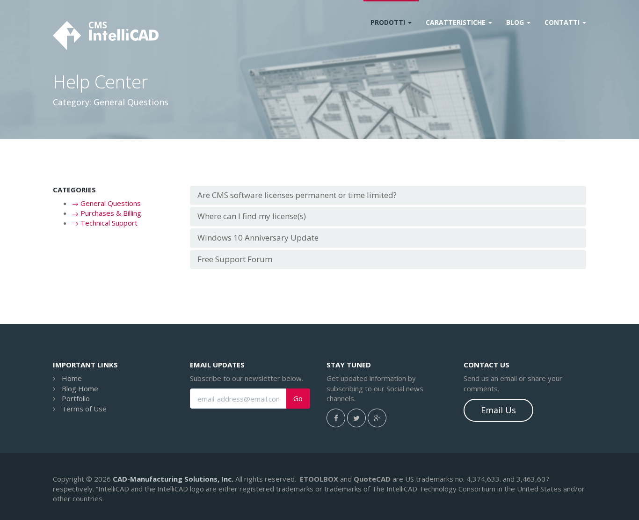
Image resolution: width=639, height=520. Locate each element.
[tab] (388, 195)
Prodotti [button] (388, 22)
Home (72, 378)
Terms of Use (84, 408)
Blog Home (80, 388)
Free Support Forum (234, 259)
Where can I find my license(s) (251, 216)
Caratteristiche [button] (456, 22)
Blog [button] (516, 22)
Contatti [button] (563, 22)
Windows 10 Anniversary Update (258, 237)
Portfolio (76, 398)
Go (298, 398)
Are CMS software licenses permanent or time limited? (297, 195)
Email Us (498, 410)
